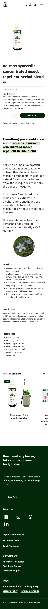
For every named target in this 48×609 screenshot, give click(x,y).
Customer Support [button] (11, 570)
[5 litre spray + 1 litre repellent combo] (19, 395)
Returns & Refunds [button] (30, 591)
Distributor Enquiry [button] (12, 566)
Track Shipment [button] (11, 546)
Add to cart (32, 115)
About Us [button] (7, 562)
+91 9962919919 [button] (11, 540)
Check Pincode (9, 94)
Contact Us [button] (20, 562)
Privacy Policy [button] (31, 586)
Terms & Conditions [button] (12, 586)
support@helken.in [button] (13, 534)
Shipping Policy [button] (10, 591)
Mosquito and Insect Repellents (22, 123)
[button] (41, 4)
